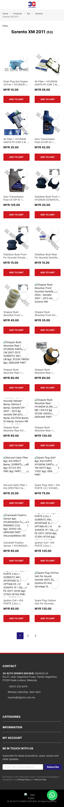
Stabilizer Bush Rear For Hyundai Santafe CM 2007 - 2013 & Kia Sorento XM (47, 256)
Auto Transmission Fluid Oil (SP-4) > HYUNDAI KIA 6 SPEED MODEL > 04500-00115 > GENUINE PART (47, 141)
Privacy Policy (24, 779)
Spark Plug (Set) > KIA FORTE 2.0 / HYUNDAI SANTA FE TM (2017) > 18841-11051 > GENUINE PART (47, 487)
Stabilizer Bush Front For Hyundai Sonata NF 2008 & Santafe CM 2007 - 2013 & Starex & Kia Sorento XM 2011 (16, 256)
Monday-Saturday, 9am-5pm (24, 691)
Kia (29, 13)
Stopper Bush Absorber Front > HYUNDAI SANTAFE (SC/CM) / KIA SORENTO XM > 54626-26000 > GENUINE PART (14, 314)
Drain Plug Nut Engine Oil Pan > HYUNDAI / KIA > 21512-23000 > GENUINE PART (15, 83)
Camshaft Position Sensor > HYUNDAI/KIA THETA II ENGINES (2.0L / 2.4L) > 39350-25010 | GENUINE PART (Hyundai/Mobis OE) (16, 544)
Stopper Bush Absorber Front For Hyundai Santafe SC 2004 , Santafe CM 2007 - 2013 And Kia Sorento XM (46, 314)
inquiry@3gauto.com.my (21, 697)
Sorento (39, 13)
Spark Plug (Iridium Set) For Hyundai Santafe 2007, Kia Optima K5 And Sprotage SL (45, 602)
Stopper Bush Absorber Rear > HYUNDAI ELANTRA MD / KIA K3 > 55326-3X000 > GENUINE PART (47, 429)
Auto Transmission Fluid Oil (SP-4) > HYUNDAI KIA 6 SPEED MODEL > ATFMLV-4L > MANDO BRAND (16, 198)
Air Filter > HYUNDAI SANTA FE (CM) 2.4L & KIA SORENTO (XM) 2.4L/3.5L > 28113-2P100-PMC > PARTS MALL (16, 141)
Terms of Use (40, 779)
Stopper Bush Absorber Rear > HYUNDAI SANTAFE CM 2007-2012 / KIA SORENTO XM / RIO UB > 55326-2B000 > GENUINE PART (47, 371)
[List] (58, 41)
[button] (23, 57)
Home (6, 13)
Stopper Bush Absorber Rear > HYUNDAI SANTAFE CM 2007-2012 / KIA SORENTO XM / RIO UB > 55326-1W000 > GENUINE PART (15, 371)
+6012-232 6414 (17, 686)
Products (17, 13)
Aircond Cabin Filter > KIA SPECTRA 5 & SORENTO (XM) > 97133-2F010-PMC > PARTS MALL (15, 487)
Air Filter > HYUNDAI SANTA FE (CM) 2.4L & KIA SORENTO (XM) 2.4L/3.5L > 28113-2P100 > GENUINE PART (47, 83)
